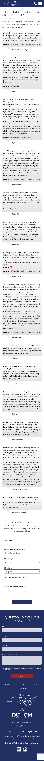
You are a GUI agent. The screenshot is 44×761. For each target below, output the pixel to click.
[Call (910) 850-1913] (35, 3)
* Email (4, 645)
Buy (23, 684)
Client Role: (8, 568)
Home (7, 684)
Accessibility (31, 739)
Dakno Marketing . (31, 743)
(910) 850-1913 (13, 731)
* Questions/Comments (9, 655)
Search (16, 684)
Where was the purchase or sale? (15, 577)
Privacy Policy (21, 739)
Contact (22, 688)
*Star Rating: (8, 559)
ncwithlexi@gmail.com (28, 731)
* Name (4, 627)
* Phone (4, 636)
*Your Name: (8, 540)
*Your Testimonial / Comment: (14, 586)
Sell (29, 684)
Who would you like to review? (14, 549)
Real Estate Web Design (13, 743)
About (36, 684)
